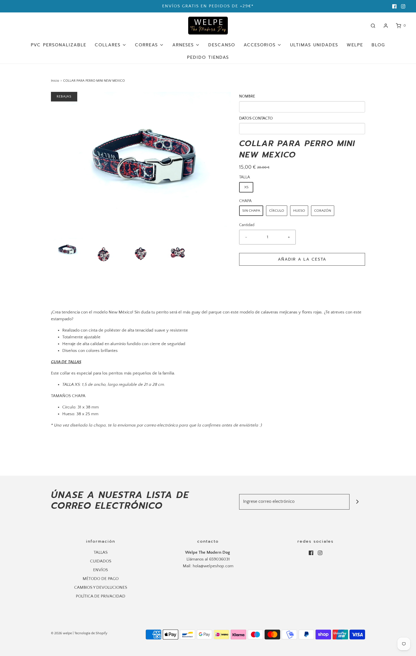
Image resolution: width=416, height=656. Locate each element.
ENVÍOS (100, 570)
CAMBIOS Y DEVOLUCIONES (100, 587)
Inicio (55, 81)
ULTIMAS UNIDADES (314, 45)
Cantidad (246, 225)
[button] (66, 249)
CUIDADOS (100, 561)
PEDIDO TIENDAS (208, 57)
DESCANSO (221, 45)
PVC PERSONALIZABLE (58, 45)
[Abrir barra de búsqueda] (373, 26)
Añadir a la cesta (302, 259)
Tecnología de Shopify (90, 633)
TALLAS (101, 552)
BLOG (378, 45)
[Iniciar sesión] (385, 25)
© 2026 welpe (61, 633)
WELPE (355, 45)
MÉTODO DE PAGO (101, 578)
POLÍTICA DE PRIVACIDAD (100, 596)
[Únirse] (357, 502)
